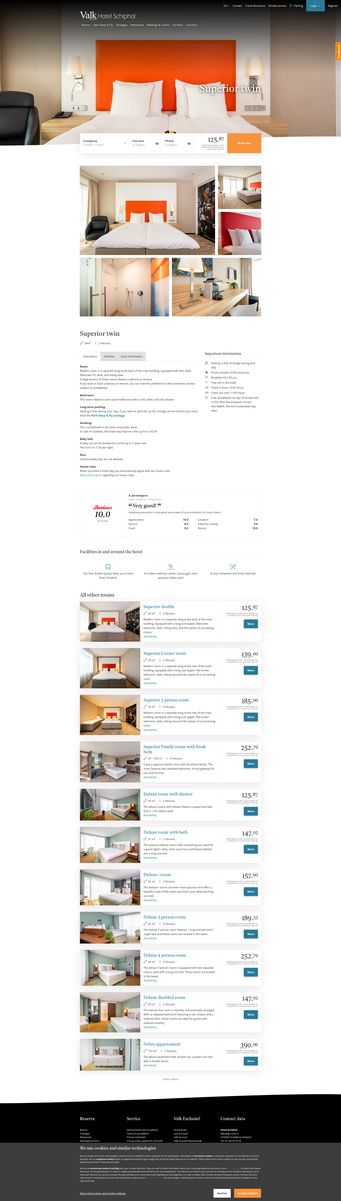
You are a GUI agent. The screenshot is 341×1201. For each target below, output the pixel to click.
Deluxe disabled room (164, 998)
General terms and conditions (142, 1129)
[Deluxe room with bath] (110, 845)
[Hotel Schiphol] (107, 19)
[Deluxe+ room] (110, 887)
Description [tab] (90, 356)
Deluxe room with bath (166, 832)
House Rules (180, 1129)
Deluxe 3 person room (165, 917)
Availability (150, 636)
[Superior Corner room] (110, 668)
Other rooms (170, 1079)
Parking (298, 5)
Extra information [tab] (131, 356)
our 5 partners (233, 1168)
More (250, 624)
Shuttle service (277, 5)
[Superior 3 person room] (110, 715)
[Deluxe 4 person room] (110, 968)
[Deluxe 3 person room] (110, 928)
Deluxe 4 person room (165, 955)
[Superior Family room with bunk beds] (110, 762)
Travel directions (255, 5)
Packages (121, 25)
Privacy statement (136, 1137)
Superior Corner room (165, 654)
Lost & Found (181, 1133)
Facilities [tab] (109, 356)
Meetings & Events (158, 25)
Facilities (177, 25)
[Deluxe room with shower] (110, 805)
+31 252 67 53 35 (232, 1140)
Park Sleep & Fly (103, 25)
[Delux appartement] (110, 1055)
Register (333, 5)
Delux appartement (162, 1044)
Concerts (191, 25)
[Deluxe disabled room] (110, 1012)
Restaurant (137, 25)
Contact (237, 5)
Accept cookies (248, 1193)
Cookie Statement (154, 1177)
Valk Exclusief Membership (188, 1140)
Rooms (86, 25)
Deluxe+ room (157, 875)
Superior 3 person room (166, 700)
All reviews (102, 520)
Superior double (159, 607)
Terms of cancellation (138, 1133)
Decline (222, 1193)
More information (91, 475)
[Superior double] (110, 621)
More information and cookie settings (103, 1193)
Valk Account (180, 1137)
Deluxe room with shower (168, 794)
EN (225, 5)
